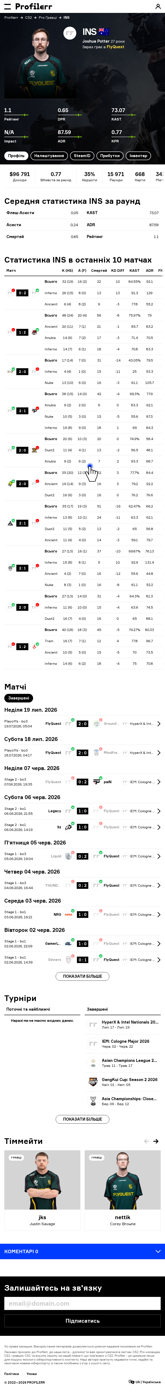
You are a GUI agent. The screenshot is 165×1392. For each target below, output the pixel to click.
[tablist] (77, 156)
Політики (11, 1374)
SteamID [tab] (82, 155)
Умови (32, 1374)
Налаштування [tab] (49, 155)
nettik (122, 1217)
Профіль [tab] (16, 155)
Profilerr (11, 17)
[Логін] (158, 6)
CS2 (28, 17)
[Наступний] (156, 1141)
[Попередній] (146, 1141)
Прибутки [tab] (110, 155)
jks (42, 1217)
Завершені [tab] (18, 698)
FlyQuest (115, 46)
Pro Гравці (48, 17)
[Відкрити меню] (7, 6)
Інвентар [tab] (138, 155)
